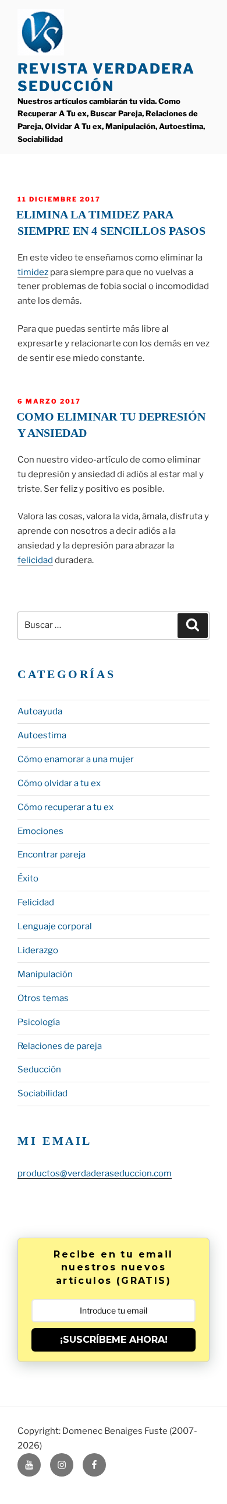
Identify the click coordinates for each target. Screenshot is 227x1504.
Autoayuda (39, 711)
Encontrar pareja (51, 854)
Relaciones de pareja (59, 1046)
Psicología (38, 1022)
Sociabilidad (42, 1093)
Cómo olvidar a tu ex (59, 783)
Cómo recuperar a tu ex (65, 807)
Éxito (27, 878)
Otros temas (43, 998)
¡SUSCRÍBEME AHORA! (114, 1339)
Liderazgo (37, 950)
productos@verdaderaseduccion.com (94, 1173)
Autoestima (41, 735)
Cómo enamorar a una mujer (75, 759)
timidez (32, 272)
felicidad (35, 560)
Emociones (40, 831)
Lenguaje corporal (54, 926)
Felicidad (35, 902)
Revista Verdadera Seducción (106, 77)
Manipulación (45, 974)
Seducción (39, 1069)
